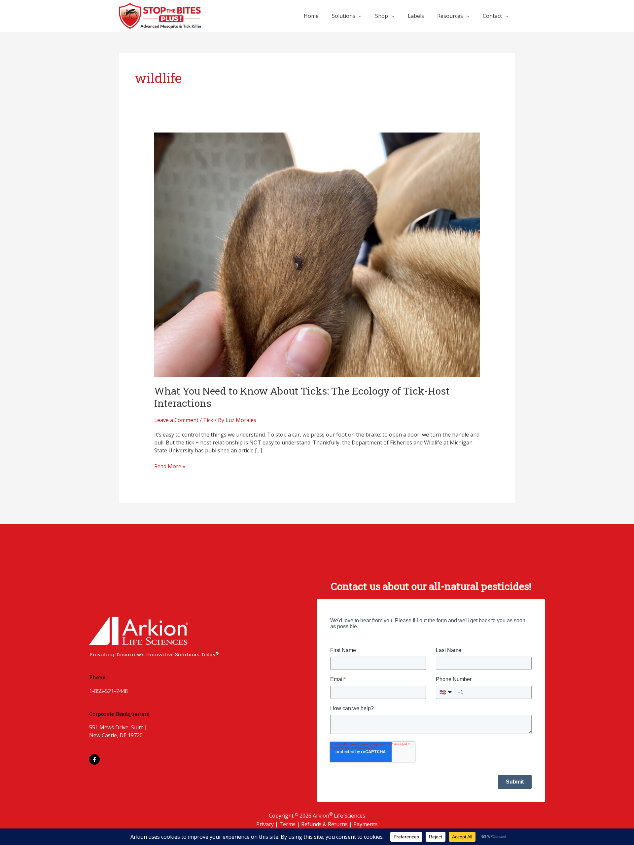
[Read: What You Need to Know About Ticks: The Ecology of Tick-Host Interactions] (317, 254)
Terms (288, 824)
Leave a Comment (176, 420)
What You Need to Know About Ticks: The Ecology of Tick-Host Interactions (302, 396)
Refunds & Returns (325, 824)
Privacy (265, 824)
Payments (365, 824)
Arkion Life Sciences (339, 815)
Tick (208, 420)
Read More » (169, 466)
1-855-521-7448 (108, 691)
